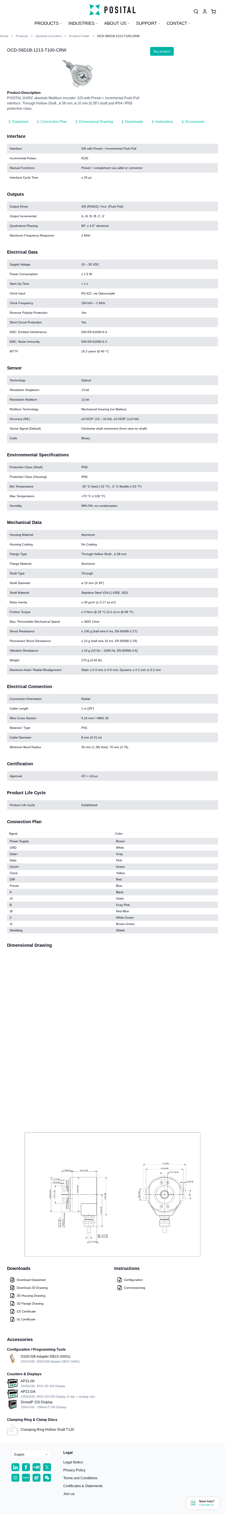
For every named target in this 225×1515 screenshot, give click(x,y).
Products (46, 23)
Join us (68, 1494)
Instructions (164, 122)
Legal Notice (73, 1462)
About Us (115, 23)
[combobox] (31, 1454)
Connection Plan (54, 122)
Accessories (195, 122)
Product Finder (79, 36)
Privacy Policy (74, 1470)
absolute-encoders (49, 36)
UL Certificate (26, 1319)
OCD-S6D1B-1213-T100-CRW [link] (118, 36)
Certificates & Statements (83, 1486)
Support (146, 23)
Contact (177, 23)
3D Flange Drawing (30, 1303)
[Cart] (213, 11)
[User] (196, 11)
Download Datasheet (31, 1280)
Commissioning (134, 1287)
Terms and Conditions (80, 1478)
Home (4, 36)
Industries (81, 23)
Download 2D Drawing (32, 1287)
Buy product (162, 51)
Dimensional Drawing (96, 122)
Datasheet (20, 122)
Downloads (134, 122)
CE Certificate (26, 1311)
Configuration (133, 1280)
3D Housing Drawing (31, 1295)
